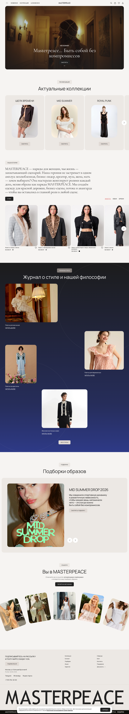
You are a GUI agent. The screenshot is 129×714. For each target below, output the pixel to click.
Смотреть (64, 62)
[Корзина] (115, 3)
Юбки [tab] (115, 199)
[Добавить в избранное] (36, 248)
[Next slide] (124, 122)
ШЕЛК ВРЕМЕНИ (24, 100)
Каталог (67, 658)
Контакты (99, 661)
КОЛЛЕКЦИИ (24, 3)
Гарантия (67, 667)
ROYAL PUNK (104, 100)
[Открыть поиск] (111, 3)
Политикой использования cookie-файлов (60, 710)
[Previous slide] (4, 122)
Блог (98, 658)
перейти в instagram (64, 584)
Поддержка (100, 664)
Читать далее (10, 328)
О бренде (99, 656)
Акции (66, 664)
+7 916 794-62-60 (11, 680)
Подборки (68, 661)
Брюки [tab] (121, 199)
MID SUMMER (64, 100)
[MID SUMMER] (64, 122)
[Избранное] (119, 3)
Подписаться (12, 664)
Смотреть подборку (78, 510)
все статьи (64, 442)
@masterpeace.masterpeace (73, 577)
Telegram (8, 676)
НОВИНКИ (14, 3)
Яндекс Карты (27, 676)
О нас (9, 199)
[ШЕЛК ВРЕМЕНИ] (25, 122)
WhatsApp (17, 676)
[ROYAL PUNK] (104, 122)
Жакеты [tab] (108, 199)
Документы (100, 667)
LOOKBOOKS (35, 3)
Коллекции (68, 656)
